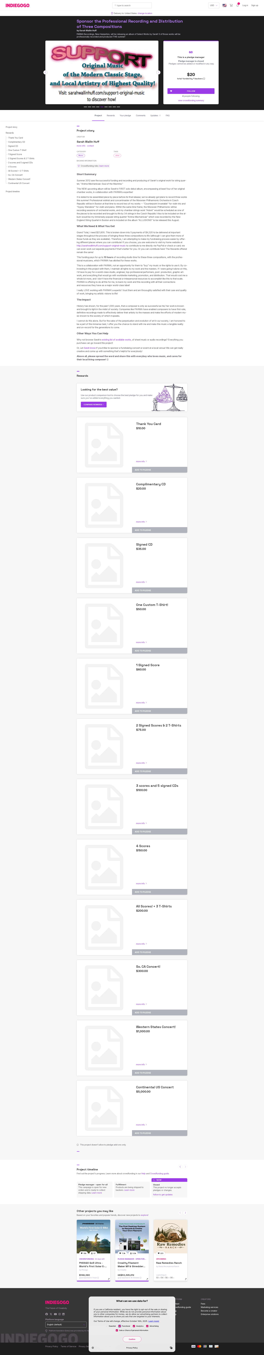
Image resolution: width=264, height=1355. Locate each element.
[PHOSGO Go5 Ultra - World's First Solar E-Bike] (93, 1236)
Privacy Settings (86, 1346)
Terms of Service (68, 1346)
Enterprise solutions (210, 1314)
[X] (51, 1314)
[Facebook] (46, 1314)
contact (90, 146)
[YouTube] (55, 1314)
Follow (191, 91)
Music (81, 155)
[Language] (224, 5)
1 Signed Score (15, 154)
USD (212, 5)
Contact (175, 1304)
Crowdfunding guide (159, 1173)
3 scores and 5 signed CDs (20, 162)
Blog (174, 1311)
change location (145, 13)
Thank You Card (15, 138)
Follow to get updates (163, 1194)
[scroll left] (45, 72)
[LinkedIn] (63, 1314)
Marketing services (209, 1307)
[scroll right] (158, 72)
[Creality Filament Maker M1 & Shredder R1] (132, 1236)
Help (143, 1173)
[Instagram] (59, 1314)
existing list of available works (116, 339)
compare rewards (93, 404)
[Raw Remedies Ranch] (170, 1236)
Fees (203, 1304)
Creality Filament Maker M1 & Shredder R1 (130, 1266)
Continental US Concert (18, 183)
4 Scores (12, 166)
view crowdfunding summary (191, 100)
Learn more (97, 1193)
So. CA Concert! (15, 175)
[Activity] (237, 5)
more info (81, 146)
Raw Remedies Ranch (169, 1262)
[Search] (115, 5)
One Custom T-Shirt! (17, 150)
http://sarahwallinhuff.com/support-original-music (101, 245)
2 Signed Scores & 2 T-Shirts (21, 158)
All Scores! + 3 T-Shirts (18, 171)
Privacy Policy (51, 1346)
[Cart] (231, 5)
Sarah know (90, 348)
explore (144, 1215)
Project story (11, 127)
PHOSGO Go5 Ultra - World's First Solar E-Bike (92, 1266)
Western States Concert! (19, 179)
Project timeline (13, 191)
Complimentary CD (16, 142)
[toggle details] (110, 1280)
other (117, 155)
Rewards (10, 133)
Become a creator (209, 1311)
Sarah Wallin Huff (88, 30)
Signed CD (13, 146)
